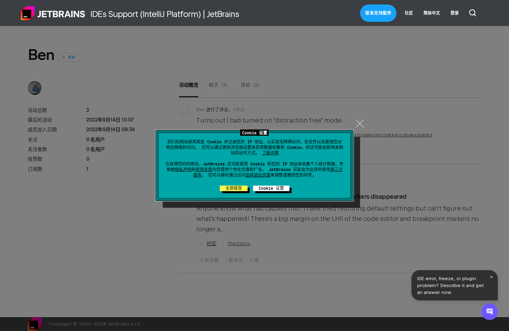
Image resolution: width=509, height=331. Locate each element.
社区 (409, 13)
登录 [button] (454, 13)
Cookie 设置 (271, 188)
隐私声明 (183, 169)
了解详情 (270, 153)
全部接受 (233, 188)
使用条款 (204, 169)
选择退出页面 (257, 175)
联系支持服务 (378, 13)
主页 (53, 13)
